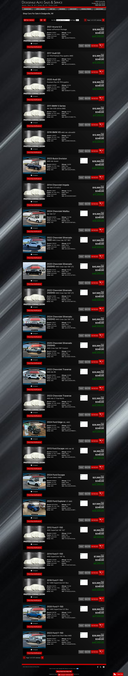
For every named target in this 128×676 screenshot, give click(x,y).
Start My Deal (94, 45)
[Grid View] (41, 20)
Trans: (49, 36)
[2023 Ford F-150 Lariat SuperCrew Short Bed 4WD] (34, 639)
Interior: (64, 36)
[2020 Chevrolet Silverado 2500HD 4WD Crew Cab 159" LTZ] (34, 270)
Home (24, 666)
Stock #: (49, 32)
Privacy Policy (36, 666)
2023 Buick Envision (57, 159)
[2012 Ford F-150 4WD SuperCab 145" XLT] (34, 534)
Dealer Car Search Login (53, 668)
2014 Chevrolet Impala (58, 186)
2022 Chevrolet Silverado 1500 (59, 238)
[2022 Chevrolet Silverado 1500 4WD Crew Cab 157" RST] (34, 244)
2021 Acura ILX (57, 28)
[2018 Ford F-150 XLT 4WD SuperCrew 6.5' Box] (34, 587)
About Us (27, 666)
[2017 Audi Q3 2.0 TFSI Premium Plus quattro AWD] (34, 59)
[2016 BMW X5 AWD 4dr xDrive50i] (34, 139)
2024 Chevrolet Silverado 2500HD (60, 317)
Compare (35, 43)
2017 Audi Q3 (60, 54)
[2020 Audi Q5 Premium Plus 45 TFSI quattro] (34, 86)
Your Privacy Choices (72, 668)
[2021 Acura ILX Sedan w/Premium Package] (34, 33)
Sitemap (66, 668)
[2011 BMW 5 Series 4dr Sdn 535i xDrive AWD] (34, 112)
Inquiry (81, 45)
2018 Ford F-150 (58, 581)
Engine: (49, 34)
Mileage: (64, 32)
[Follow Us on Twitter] (100, 667)
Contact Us (32, 666)
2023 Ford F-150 (59, 634)
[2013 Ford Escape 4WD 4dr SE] (34, 455)
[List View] (44, 20)
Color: (63, 34)
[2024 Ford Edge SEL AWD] (34, 428)
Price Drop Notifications (34, 47)
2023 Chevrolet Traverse (59, 396)
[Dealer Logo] (42, 3)
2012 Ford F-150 (56, 528)
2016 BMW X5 (61, 132)
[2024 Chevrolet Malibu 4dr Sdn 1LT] (34, 218)
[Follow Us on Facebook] (98, 667)
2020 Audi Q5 (58, 80)
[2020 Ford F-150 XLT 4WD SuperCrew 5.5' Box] (34, 613)
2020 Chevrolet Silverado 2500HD (60, 265)
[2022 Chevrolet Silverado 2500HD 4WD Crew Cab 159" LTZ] (34, 297)
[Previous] (85, 20)
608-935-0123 (100, 5)
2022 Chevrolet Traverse (59, 370)
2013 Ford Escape (60, 448)
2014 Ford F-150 (56, 555)
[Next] (103, 20)
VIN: (63, 38)
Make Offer (87, 45)
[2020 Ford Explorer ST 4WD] (34, 508)
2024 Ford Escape (56, 476)
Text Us (102, 45)
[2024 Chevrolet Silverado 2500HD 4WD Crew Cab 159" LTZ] (34, 323)
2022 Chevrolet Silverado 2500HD (60, 291)
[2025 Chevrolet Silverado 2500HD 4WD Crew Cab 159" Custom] (34, 349)
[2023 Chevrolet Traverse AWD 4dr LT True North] (34, 402)
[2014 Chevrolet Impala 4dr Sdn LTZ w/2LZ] (34, 191)
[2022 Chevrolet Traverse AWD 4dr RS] (34, 376)
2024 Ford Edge (58, 422)
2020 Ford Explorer (59, 501)
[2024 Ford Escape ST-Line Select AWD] (34, 481)
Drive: (48, 38)
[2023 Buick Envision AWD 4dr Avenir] (34, 165)
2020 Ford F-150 (58, 607)
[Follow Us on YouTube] (103, 667)
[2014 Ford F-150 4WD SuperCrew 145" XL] (34, 560)
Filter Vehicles (30, 20)
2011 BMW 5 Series (56, 107)
